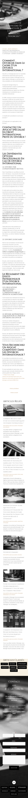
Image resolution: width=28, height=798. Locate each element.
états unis (20, 474)
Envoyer (14, 768)
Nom (14, 733)
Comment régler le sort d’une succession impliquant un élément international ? (13, 421)
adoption (20, 521)
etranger (20, 425)
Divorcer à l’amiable (10, 552)
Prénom (8, 738)
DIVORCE (20, 555)
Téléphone (14, 747)
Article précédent (14, 388)
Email (14, 741)
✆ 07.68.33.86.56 (14, 689)
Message (14, 754)
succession (6, 427)
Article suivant (14, 392)
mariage (11, 476)
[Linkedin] (14, 782)
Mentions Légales (14, 722)
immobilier (6, 594)
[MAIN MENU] (14, 10)
